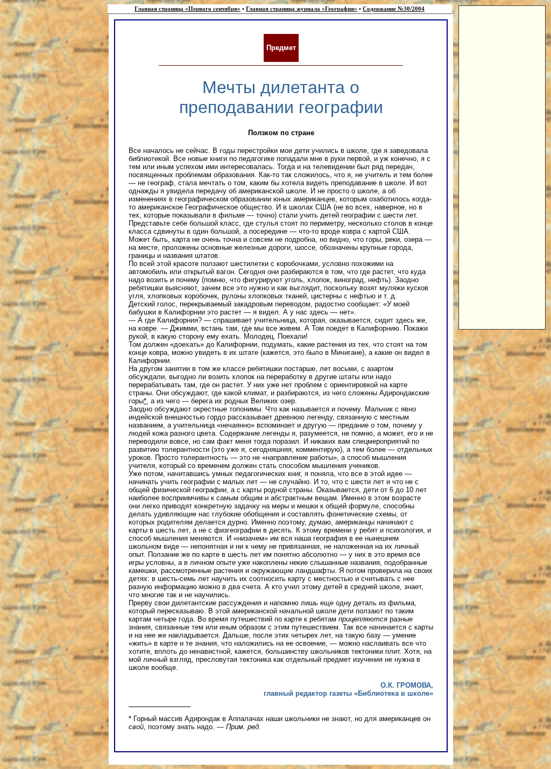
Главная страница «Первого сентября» (188, 9)
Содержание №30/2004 (394, 9)
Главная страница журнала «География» (301, 9)
